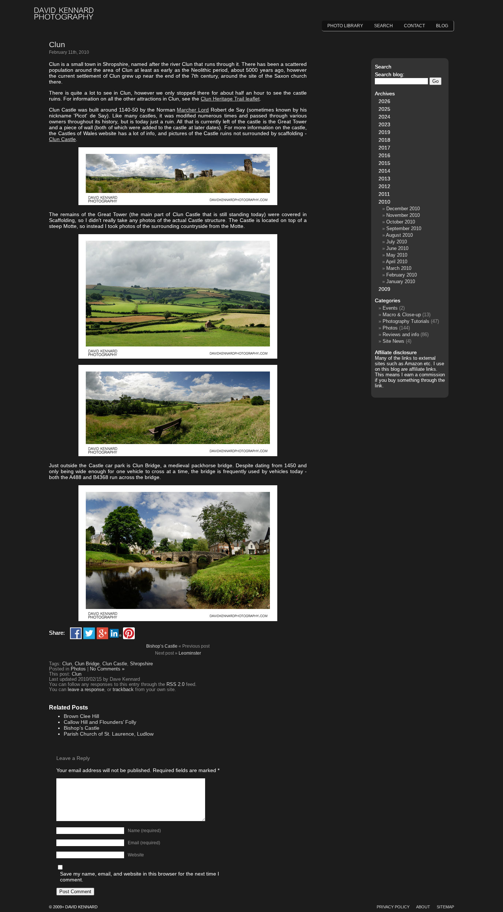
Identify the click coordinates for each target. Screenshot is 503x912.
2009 (384, 289)
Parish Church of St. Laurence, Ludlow (109, 734)
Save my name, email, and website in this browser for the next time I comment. (139, 877)
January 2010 (400, 281)
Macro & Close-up (402, 314)
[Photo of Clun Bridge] (177, 619)
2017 (384, 148)
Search (383, 25)
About (423, 907)
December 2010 (403, 208)
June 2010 (397, 248)
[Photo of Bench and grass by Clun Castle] (177, 454)
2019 (384, 132)
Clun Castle (62, 139)
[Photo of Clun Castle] (177, 203)
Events (390, 308)
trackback (123, 689)
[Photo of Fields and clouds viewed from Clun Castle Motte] (177, 357)
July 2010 (396, 241)
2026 (384, 101)
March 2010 (398, 268)
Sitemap (445, 907)
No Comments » (107, 669)
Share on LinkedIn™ (116, 633)
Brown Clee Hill (81, 716)
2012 (384, 186)
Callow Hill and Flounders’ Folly (100, 722)
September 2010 (403, 228)
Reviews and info (401, 334)
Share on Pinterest (129, 633)
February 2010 (401, 275)
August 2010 (399, 235)
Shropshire (141, 663)
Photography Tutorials (406, 321)
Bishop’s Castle (161, 646)
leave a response (86, 689)
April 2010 (396, 261)
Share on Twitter (89, 633)
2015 (384, 163)
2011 (384, 194)
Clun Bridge (87, 663)
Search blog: (389, 74)
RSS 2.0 (175, 684)
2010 (384, 202)
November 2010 (403, 215)
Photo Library (345, 25)
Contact (414, 25)
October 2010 (400, 222)
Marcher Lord (193, 110)
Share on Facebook (76, 633)
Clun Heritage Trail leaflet (230, 99)
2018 (384, 140)
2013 (384, 179)
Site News (393, 341)
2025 (384, 109)
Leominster (190, 653)
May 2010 (396, 255)
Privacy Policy (393, 907)
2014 (384, 171)
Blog (442, 25)
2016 (384, 155)
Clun (57, 44)
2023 (384, 124)
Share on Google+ (102, 633)
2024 (384, 117)
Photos (78, 669)
